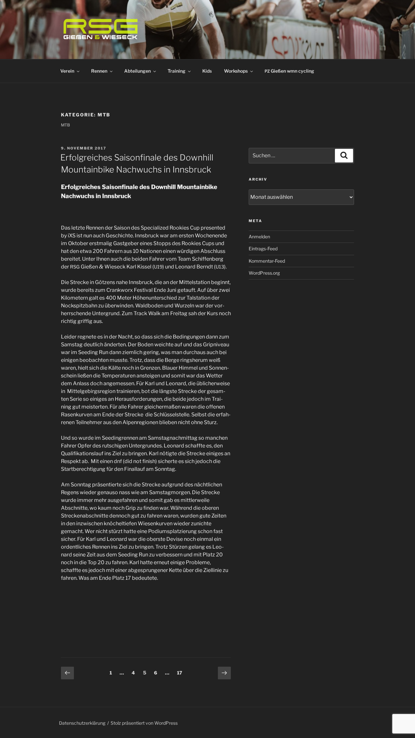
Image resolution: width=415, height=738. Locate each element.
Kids (207, 71)
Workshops (236, 71)
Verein (67, 71)
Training (176, 71)
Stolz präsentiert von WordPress (144, 723)
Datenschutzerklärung (82, 723)
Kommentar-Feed (267, 261)
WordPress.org (264, 273)
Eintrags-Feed (263, 248)
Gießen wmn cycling (289, 71)
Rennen (99, 71)
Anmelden (259, 236)
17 (181, 672)
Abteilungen (137, 71)
